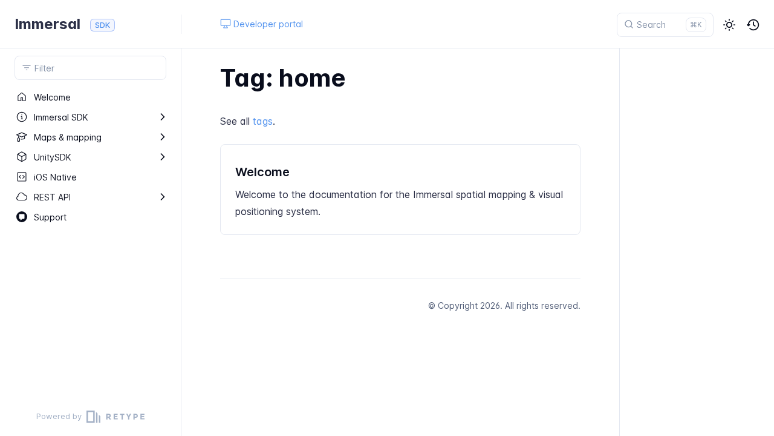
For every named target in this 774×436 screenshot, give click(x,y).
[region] (90, 242)
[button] (729, 25)
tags (263, 121)
